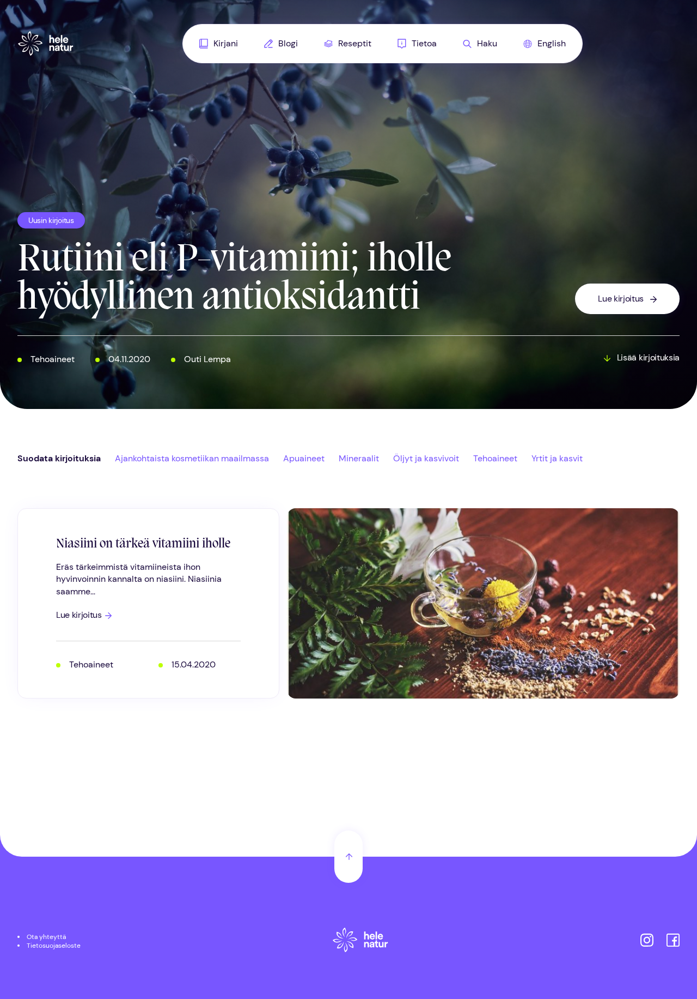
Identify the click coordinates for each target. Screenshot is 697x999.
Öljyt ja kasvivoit (426, 458)
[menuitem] (218, 43)
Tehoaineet (52, 359)
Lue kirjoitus (621, 298)
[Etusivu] (360, 941)
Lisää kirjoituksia (648, 357)
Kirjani (225, 43)
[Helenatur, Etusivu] (45, 43)
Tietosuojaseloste (54, 945)
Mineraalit (359, 458)
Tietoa (424, 43)
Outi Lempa (207, 359)
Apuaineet (304, 458)
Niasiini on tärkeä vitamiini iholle (143, 544)
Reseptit (354, 43)
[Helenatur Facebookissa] (673, 941)
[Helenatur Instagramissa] (646, 941)
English (551, 43)
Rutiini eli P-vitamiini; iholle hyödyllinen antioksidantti (234, 280)
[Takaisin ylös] (348, 857)
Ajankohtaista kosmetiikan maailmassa (192, 458)
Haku (487, 43)
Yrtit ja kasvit (557, 458)
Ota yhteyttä (46, 936)
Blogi (288, 43)
